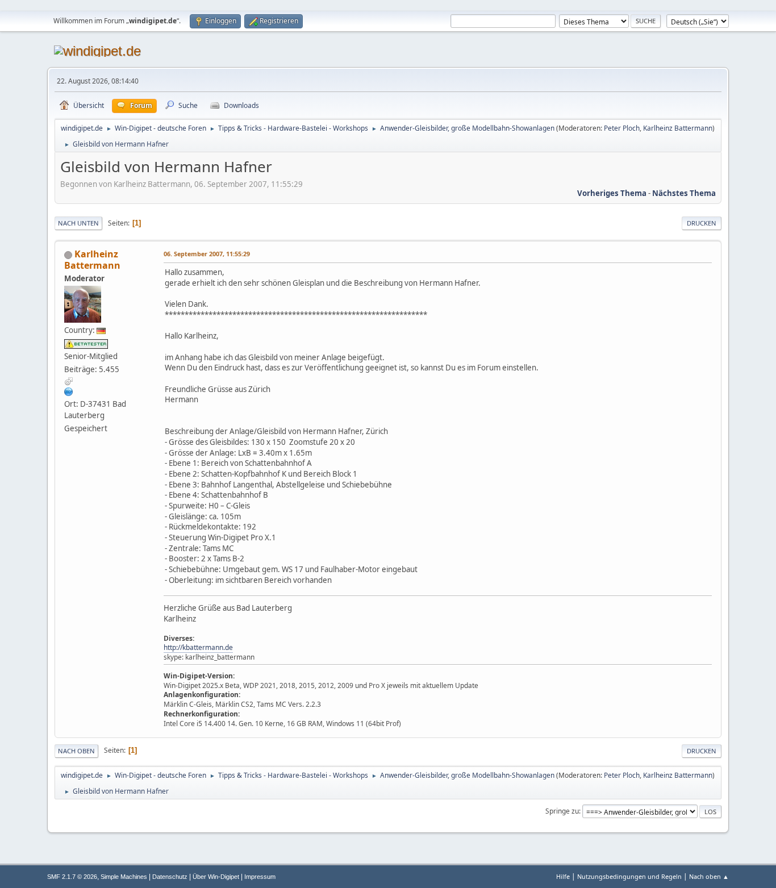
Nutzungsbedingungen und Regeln (629, 876)
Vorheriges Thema (611, 193)
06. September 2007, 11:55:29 (207, 253)
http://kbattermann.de (198, 647)
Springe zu (562, 811)
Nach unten (78, 223)
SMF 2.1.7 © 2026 (72, 876)
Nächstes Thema (684, 193)
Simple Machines (124, 876)
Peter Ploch (622, 128)
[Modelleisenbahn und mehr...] (68, 391)
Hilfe (563, 876)
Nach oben (76, 751)
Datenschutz (169, 876)
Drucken (701, 223)
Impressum (260, 876)
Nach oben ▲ (709, 876)
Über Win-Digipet (216, 876)
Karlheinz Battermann (677, 128)
